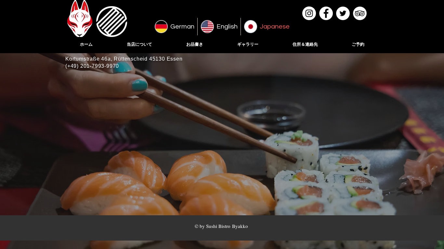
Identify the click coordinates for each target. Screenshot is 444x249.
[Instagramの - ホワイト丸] (309, 13)
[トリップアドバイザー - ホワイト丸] (360, 13)
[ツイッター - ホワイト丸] (343, 13)
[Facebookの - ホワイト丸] (326, 13)
